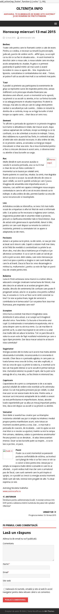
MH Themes (49, 611)
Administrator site (27, 37)
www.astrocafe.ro (12, 491)
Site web (7, 580)
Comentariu (8, 543)
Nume (6, 564)
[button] (55, 23)
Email (5, 572)
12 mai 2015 (10, 37)
